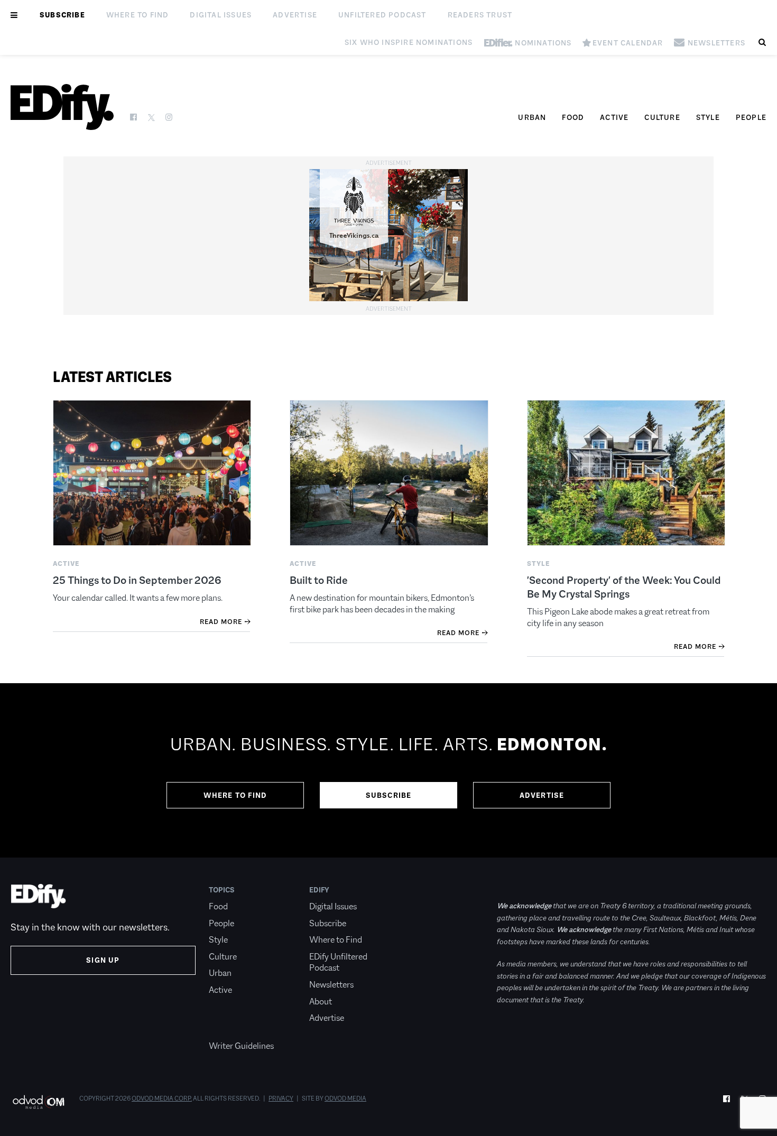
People (751, 117)
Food (573, 117)
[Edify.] (62, 107)
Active (614, 117)
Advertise (295, 15)
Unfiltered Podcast (382, 15)
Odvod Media (345, 1098)
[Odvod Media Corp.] (38, 1102)
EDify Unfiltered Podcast (338, 962)
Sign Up (102, 960)
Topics (222, 890)
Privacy (281, 1098)
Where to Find (137, 15)
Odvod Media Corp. (162, 1098)
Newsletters (331, 984)
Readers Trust (480, 15)
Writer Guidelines (241, 1045)
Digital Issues (221, 15)
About (320, 1001)
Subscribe (62, 15)
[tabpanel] (388, 770)
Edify (319, 890)
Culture (662, 117)
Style (708, 117)
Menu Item (228, 1030)
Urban (532, 117)
